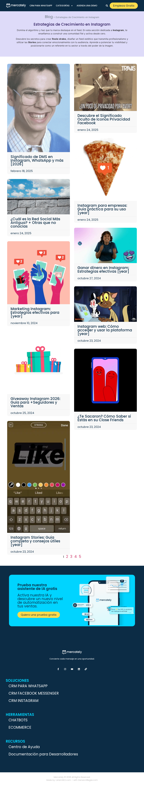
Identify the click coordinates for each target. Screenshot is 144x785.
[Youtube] (72, 669)
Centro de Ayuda (24, 746)
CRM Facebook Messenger (34, 693)
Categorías (62, 5)
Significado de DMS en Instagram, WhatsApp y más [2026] (37, 160)
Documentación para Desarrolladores (43, 754)
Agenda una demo (87, 5)
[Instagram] (65, 669)
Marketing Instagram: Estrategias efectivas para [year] (35, 312)
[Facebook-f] (58, 669)
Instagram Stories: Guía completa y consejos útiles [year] (35, 541)
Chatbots (18, 720)
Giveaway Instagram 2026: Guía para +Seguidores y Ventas (35, 402)
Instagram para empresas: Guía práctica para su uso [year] (102, 209)
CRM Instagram (23, 700)
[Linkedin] (79, 669)
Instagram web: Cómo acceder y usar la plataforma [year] (104, 330)
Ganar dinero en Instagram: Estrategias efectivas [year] (103, 269)
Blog (49, 16)
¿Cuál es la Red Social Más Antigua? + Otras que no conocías (35, 222)
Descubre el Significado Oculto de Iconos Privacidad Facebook (103, 119)
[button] (107, 6)
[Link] (86, 669)
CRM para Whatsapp (41, 5)
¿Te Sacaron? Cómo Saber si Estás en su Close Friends (104, 418)
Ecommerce (20, 727)
